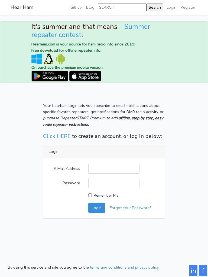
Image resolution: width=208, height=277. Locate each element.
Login (171, 7)
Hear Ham (22, 7)
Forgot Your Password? (130, 207)
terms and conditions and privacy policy (124, 267)
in (193, 270)
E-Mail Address (67, 168)
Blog (90, 7)
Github (76, 7)
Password (71, 183)
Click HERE (57, 136)
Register (188, 7)
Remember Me (106, 195)
